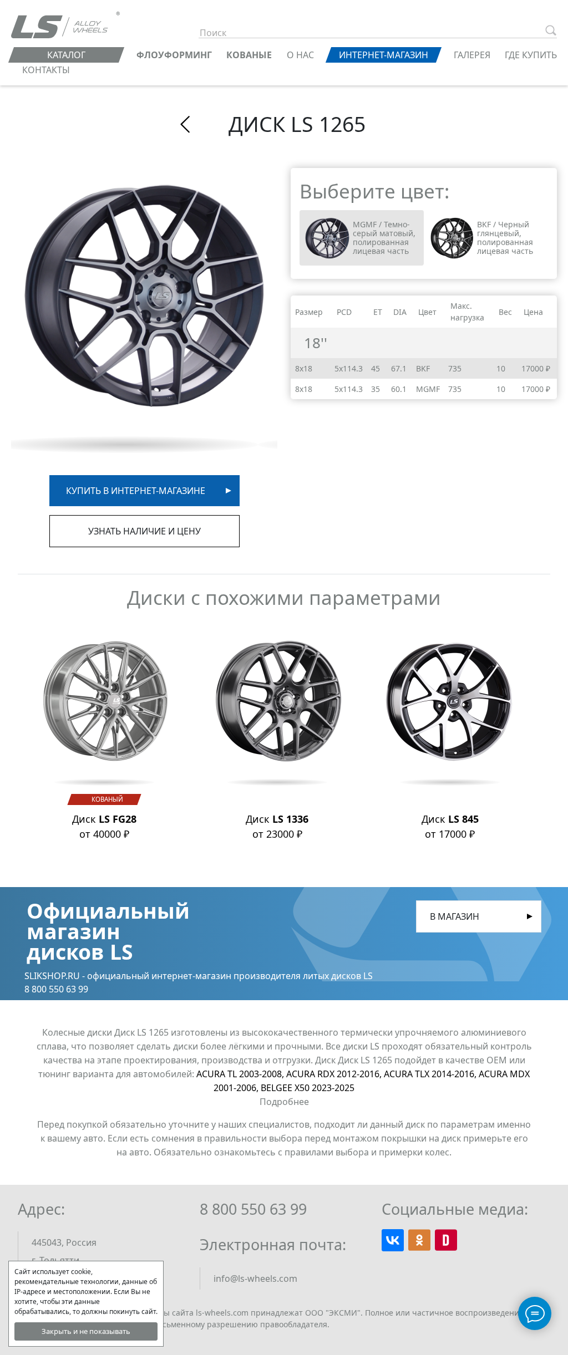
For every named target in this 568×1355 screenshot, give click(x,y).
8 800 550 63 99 (253, 1209)
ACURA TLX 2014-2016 (431, 1074)
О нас (300, 55)
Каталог (66, 55)
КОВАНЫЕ (249, 55)
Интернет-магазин (383, 55)
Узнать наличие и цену (144, 531)
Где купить (531, 55)
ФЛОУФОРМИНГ (174, 55)
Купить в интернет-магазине (135, 491)
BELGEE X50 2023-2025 (307, 1088)
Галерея (472, 55)
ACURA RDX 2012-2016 (335, 1074)
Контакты (46, 70)
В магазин (454, 916)
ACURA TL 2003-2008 (241, 1074)
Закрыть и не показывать (86, 1331)
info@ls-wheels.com (255, 1278)
